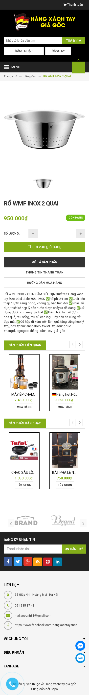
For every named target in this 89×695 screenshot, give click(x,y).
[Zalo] (80, 658)
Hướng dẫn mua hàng (44, 283)
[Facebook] (80, 646)
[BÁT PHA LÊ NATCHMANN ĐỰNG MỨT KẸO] (35, 450)
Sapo (54, 689)
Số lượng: (12, 233)
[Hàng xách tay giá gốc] (44, 23)
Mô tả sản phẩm (44, 262)
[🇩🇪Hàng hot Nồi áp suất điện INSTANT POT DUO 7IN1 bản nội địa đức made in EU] (35, 372)
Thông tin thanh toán (45, 272)
